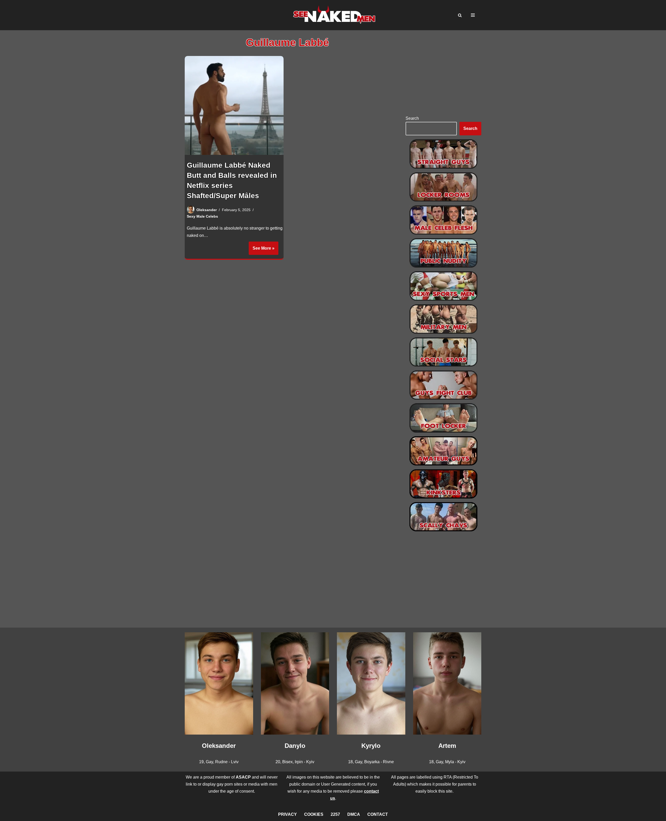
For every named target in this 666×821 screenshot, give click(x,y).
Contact (377, 814)
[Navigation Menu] (473, 15)
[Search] (460, 15)
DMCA (353, 814)
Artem (447, 745)
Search (412, 118)
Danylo (295, 745)
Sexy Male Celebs (202, 216)
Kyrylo (371, 745)
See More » (261, 250)
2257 (335, 814)
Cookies (313, 814)
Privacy (287, 814)
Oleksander (206, 210)
